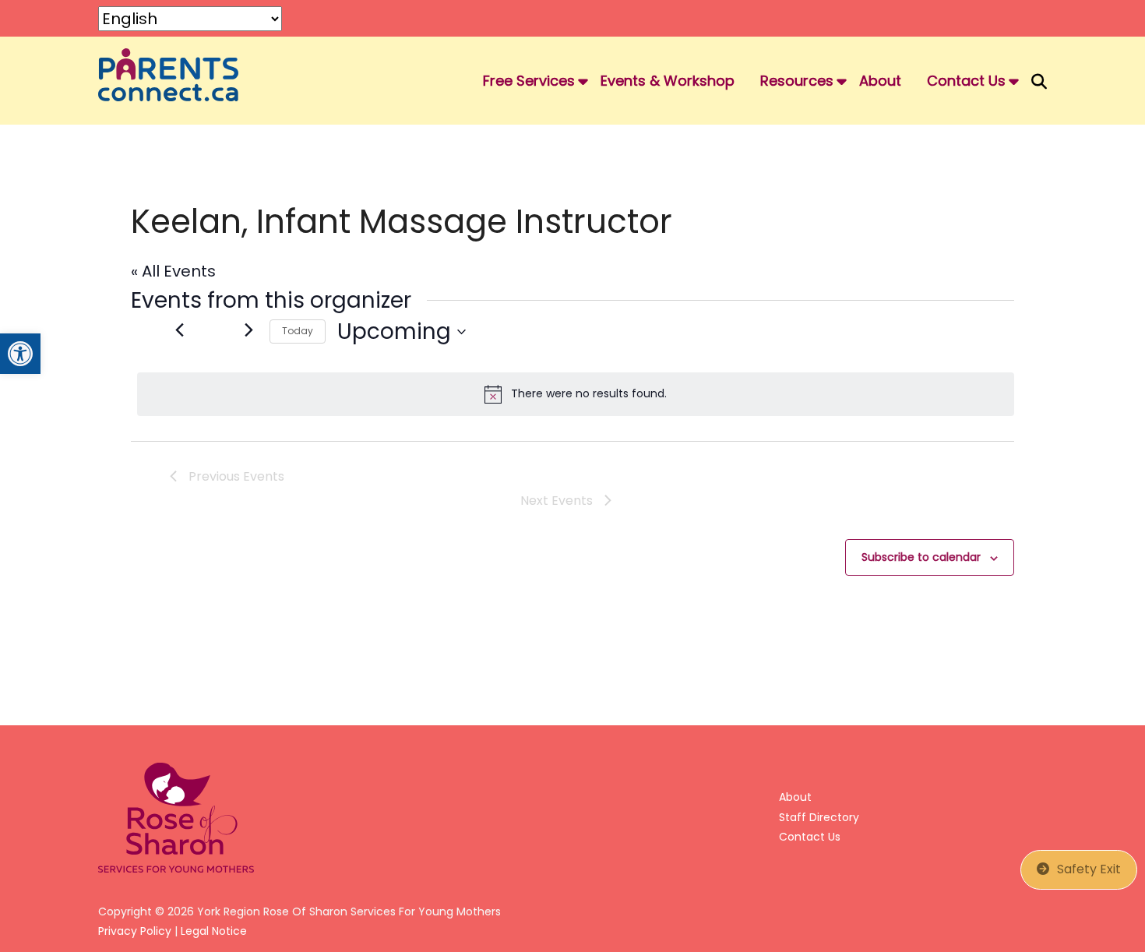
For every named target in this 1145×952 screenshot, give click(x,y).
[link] (20, 353)
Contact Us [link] (966, 80)
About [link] (880, 80)
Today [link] (297, 330)
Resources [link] (796, 80)
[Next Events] (248, 329)
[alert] (575, 394)
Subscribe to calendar (921, 557)
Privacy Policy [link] (134, 931)
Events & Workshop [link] (668, 80)
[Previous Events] (179, 329)
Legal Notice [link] (214, 931)
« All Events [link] (173, 271)
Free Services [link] (529, 80)
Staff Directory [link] (819, 817)
